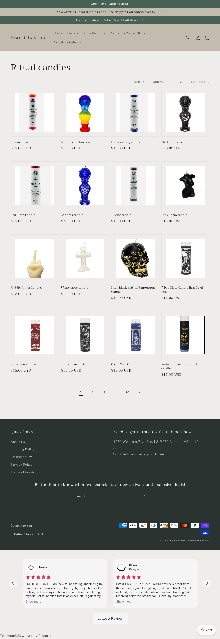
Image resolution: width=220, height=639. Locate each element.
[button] (188, 37)
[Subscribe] (144, 496)
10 (127, 392)
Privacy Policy (21, 464)
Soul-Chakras (177, 541)
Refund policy (21, 456)
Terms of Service (24, 472)
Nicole (133, 565)
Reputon (45, 636)
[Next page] (139, 392)
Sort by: (139, 82)
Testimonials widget (16, 636)
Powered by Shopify (197, 541)
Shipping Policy (22, 449)
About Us (18, 441)
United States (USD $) (28, 534)
